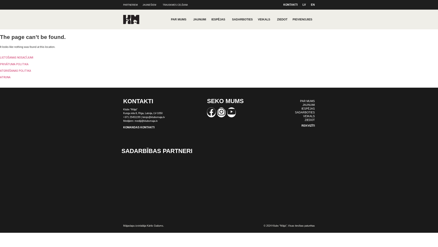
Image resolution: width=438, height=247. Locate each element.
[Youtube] (231, 112)
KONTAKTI (290, 4)
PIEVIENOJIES (302, 19)
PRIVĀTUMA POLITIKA (14, 64)
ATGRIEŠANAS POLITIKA (15, 70)
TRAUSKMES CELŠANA (175, 5)
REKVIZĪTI (308, 125)
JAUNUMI (199, 19)
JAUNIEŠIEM (149, 5)
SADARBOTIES (242, 19)
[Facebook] (211, 112)
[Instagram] (221, 112)
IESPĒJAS (218, 19)
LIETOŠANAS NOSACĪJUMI (16, 57)
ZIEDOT (282, 19)
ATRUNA (5, 77)
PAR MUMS (178, 19)
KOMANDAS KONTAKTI (138, 127)
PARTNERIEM (130, 5)
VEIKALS (264, 19)
